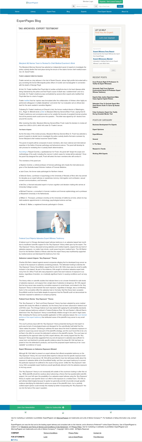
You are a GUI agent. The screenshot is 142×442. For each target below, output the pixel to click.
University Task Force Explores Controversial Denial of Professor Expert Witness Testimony (106, 90)
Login (45, 437)
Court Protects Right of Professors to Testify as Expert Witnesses (105, 83)
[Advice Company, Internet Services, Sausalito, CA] (111, 412)
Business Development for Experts (105, 125)
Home (17, 11)
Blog (68, 11)
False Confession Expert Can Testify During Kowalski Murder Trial (105, 113)
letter (43, 112)
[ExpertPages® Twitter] (15, 440)
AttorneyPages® (62, 418)
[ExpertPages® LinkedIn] (17, 440)
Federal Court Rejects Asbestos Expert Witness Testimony (41, 238)
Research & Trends (99, 149)
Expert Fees (51, 11)
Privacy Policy (77, 427)
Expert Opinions (98, 129)
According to (23, 152)
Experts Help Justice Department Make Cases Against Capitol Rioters (106, 98)
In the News (97, 144)
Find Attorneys (99, 437)
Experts (83, 11)
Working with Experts (100, 153)
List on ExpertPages (76, 437)
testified (27, 100)
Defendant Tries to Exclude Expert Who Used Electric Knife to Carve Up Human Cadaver (106, 105)
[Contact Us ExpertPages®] (12, 440)
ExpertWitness (97, 134)
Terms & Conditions (50, 433)
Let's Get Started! (107, 38)
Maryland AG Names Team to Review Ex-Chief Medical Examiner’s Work (47, 63)
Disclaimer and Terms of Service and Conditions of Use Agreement (44, 427)
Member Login (88, 1)
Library (33, 11)
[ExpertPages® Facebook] (13, 440)
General (95, 139)
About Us (125, 11)
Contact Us (97, 433)
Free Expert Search (104, 11)
